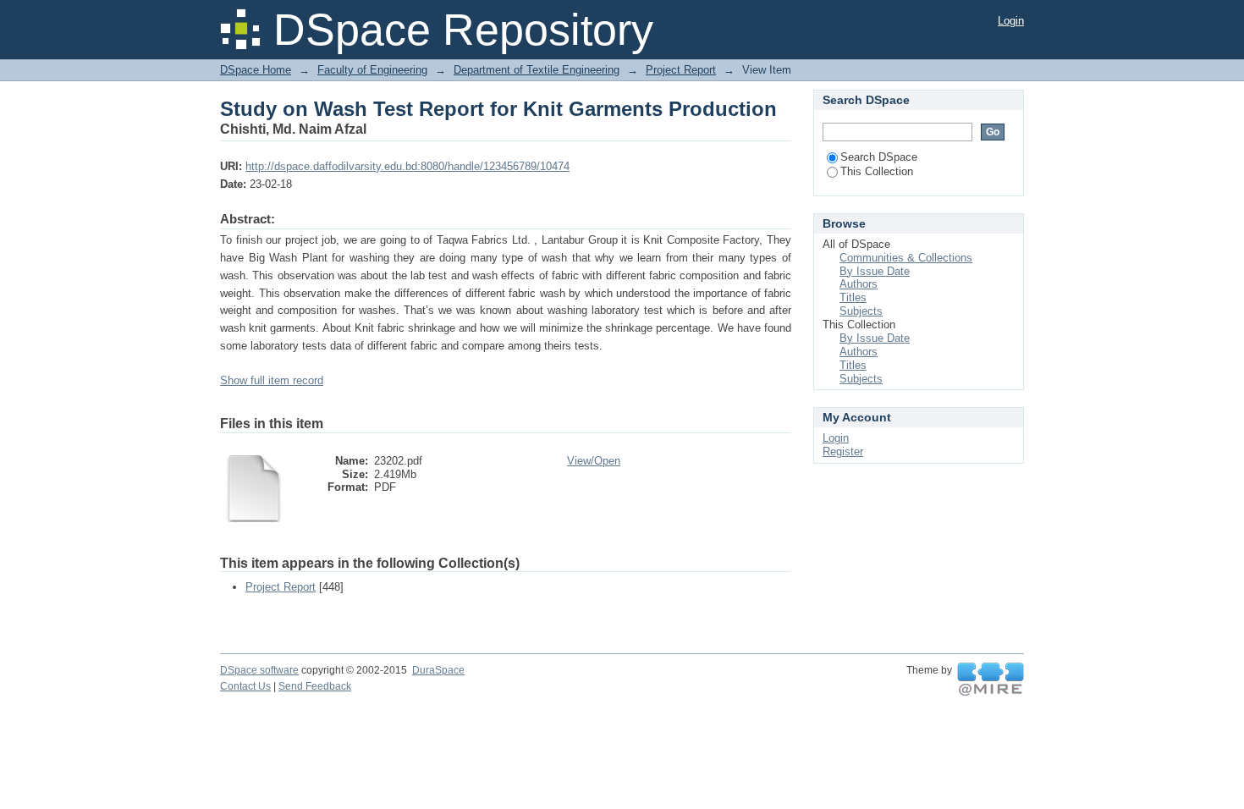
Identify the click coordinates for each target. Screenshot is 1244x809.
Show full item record (271, 380)
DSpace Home (255, 69)
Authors (858, 284)
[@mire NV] (990, 679)
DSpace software (259, 670)
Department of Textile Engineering (536, 69)
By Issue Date (874, 271)
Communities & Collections (905, 257)
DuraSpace (438, 670)
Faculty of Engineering (372, 69)
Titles (853, 297)
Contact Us (245, 686)
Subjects (861, 311)
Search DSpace (878, 157)
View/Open (593, 460)
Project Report (681, 69)
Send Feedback (314, 686)
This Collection (876, 171)
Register (843, 451)
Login (1011, 20)
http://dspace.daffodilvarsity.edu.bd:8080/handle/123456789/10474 (407, 166)
